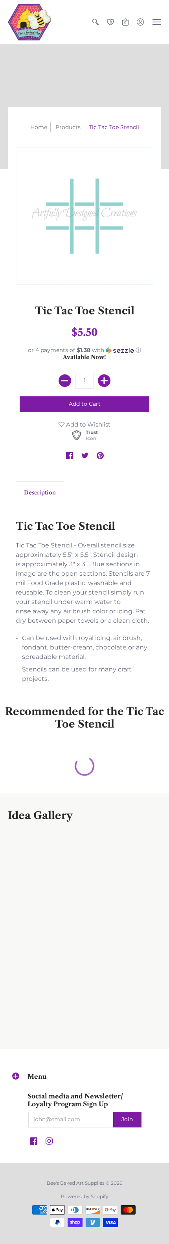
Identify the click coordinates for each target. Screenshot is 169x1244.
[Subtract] (65, 380)
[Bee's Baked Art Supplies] (29, 22)
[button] (95, 22)
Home (38, 127)
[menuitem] (95, 22)
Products (68, 127)
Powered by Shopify (84, 1196)
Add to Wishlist (87, 424)
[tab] (40, 493)
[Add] (104, 380)
